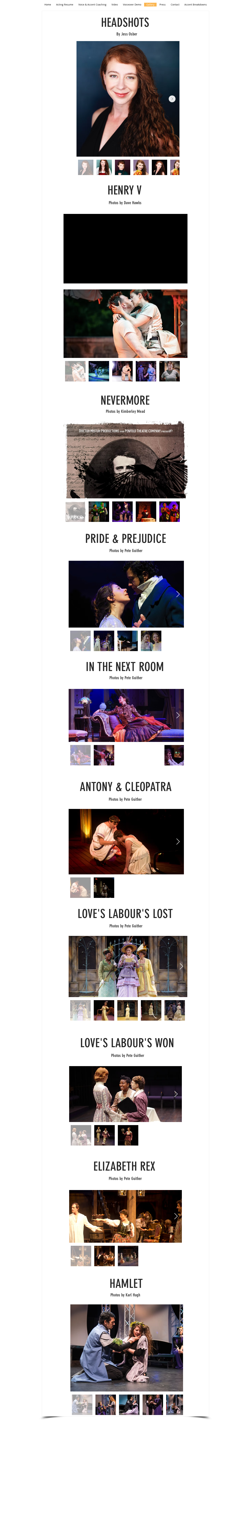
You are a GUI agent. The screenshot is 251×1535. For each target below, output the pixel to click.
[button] (195, 4)
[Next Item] (172, 98)
